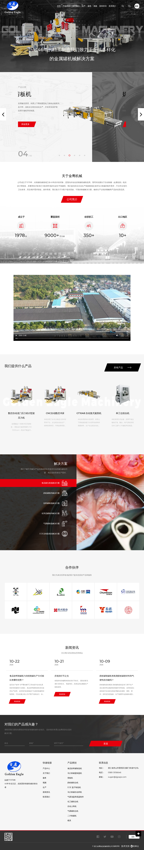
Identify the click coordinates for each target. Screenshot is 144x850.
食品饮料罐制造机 (75, 768)
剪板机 (70, 778)
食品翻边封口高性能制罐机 (122, 413)
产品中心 (66, 6)
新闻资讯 (103, 6)
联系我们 (112, 6)
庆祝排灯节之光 (17, 676)
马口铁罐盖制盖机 (75, 773)
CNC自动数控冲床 (21, 413)
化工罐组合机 (73, 802)
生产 (83, 6)
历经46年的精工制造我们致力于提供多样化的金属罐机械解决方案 (72, 54)
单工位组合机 (89, 413)
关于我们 (76, 6)
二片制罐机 (72, 816)
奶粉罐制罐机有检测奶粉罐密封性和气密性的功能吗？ (72, 678)
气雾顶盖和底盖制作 (76, 797)
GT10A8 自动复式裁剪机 (55, 413)
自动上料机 (72, 806)
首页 (59, 6)
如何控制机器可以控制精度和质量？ (116, 676)
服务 (89, 6)
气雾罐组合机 (73, 811)
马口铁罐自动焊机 (75, 792)
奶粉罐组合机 (35, 94)
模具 (69, 820)
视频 (95, 6)
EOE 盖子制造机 (74, 787)
